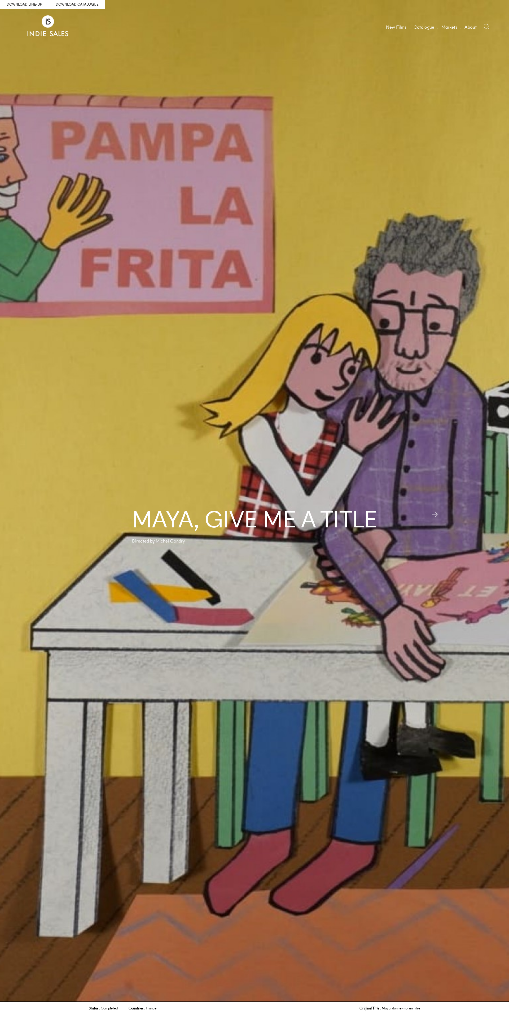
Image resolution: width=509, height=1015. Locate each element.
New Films (396, 27)
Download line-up (24, 4)
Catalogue (424, 27)
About (470, 27)
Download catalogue (77, 4)
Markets (449, 27)
